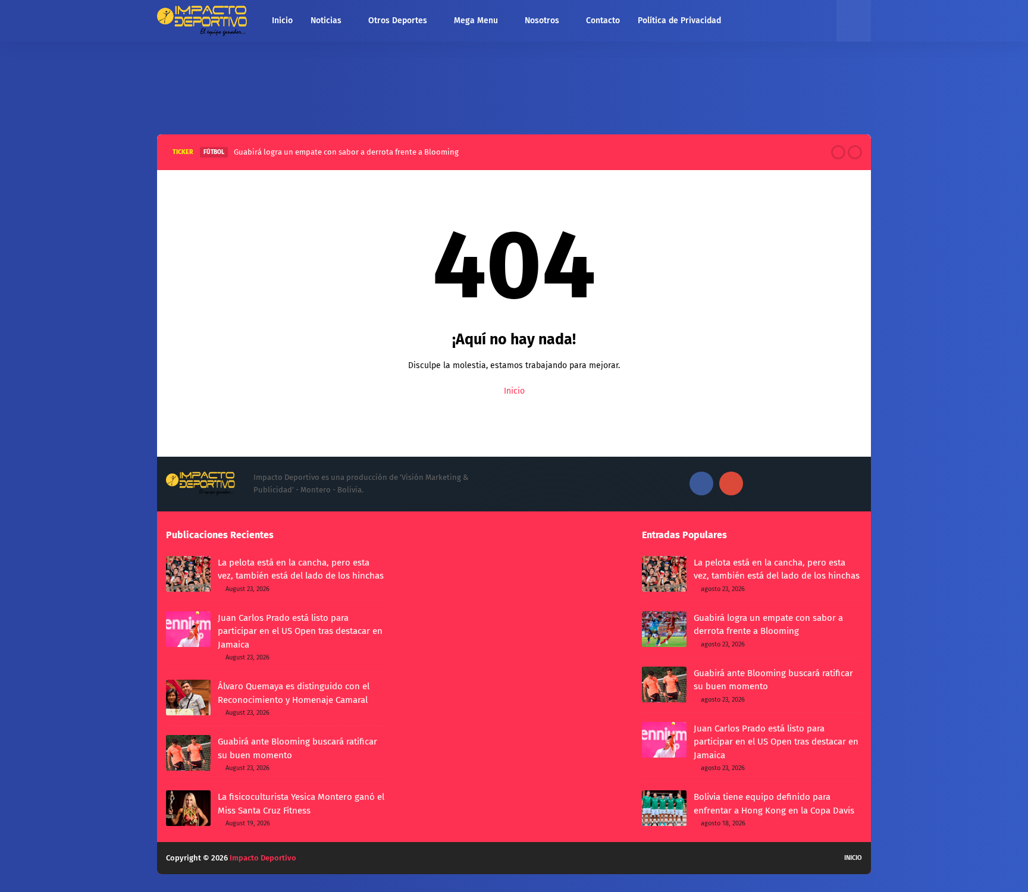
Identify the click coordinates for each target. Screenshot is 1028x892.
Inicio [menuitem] (282, 20)
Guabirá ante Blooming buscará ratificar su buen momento (297, 748)
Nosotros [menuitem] (542, 20)
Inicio (514, 391)
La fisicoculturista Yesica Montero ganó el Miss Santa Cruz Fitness (301, 804)
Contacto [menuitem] (603, 20)
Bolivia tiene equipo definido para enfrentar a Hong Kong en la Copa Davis (774, 804)
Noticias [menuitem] (326, 20)
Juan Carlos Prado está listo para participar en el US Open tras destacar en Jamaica (300, 631)
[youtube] (731, 483)
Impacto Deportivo (263, 857)
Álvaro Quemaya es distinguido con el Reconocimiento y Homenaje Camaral (293, 693)
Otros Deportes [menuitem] (397, 20)
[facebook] (701, 483)
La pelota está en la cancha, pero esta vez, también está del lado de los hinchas (301, 569)
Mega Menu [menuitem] (476, 20)
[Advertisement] (514, 85)
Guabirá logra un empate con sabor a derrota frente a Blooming (346, 151)
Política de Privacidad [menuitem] (679, 20)
